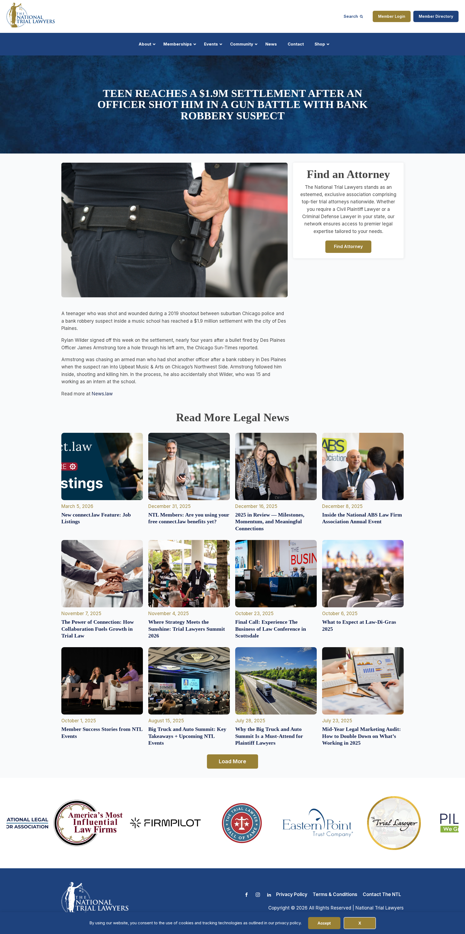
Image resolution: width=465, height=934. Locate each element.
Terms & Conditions (335, 894)
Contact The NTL (382, 894)
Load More (232, 761)
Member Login (391, 16)
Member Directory (436, 16)
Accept (324, 923)
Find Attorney (348, 246)
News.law (102, 393)
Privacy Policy (291, 894)
